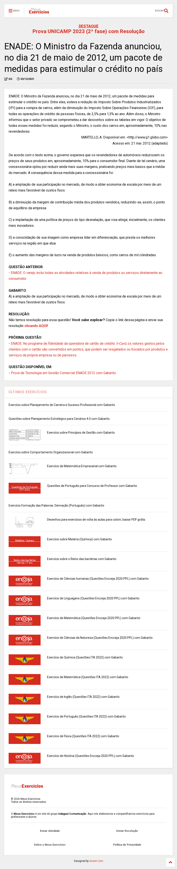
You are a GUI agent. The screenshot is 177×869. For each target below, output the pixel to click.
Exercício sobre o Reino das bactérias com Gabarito (81, 559)
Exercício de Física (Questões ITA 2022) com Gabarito (83, 736)
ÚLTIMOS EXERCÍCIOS (28, 392)
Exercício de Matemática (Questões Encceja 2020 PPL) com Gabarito (93, 618)
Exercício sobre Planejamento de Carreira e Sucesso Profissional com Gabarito (62, 405)
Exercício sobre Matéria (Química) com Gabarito (79, 539)
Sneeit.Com (96, 861)
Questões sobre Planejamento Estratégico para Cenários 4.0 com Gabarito (59, 418)
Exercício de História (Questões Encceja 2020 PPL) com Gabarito (90, 756)
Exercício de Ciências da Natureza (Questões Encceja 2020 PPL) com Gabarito (100, 637)
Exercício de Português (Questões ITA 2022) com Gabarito (86, 716)
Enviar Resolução (127, 830)
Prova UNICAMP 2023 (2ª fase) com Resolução (88, 31)
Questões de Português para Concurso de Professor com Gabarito (92, 486)
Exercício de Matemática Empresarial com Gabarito (82, 466)
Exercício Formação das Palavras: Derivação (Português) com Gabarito (56, 505)
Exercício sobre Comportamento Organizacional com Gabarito (51, 452)
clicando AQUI (35, 326)
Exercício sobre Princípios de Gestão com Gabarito (81, 432)
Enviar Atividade (50, 830)
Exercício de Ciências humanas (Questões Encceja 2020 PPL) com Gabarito (98, 578)
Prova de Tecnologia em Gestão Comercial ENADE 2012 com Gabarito (63, 373)
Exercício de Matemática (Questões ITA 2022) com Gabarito (87, 677)
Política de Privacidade (127, 844)
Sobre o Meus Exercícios (50, 844)
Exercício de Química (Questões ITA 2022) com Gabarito (85, 657)
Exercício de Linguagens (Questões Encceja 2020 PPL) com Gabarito (93, 598)
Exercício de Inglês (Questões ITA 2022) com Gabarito (83, 696)
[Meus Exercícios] (38, 12)
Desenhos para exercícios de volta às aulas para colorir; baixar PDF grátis (96, 519)
